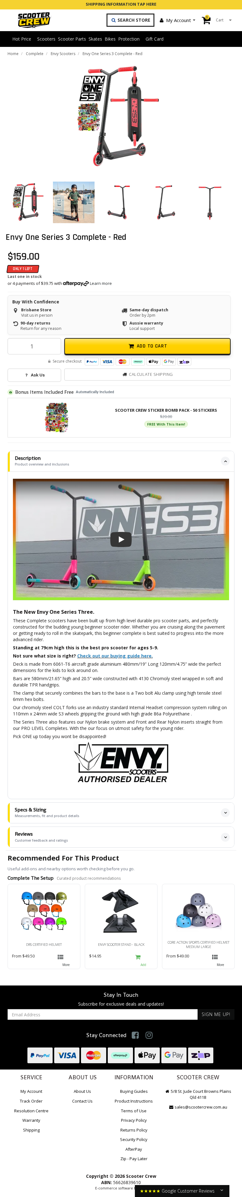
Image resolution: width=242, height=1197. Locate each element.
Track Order (31, 1101)
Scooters (46, 39)
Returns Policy (133, 1130)
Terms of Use (134, 1111)
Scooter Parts (72, 39)
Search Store (133, 20)
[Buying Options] (66, 959)
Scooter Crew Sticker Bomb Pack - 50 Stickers (166, 410)
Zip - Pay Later (133, 1158)
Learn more (101, 283)
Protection (129, 39)
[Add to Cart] (143, 959)
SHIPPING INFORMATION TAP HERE (121, 4)
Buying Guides (134, 1091)
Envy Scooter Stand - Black (121, 944)
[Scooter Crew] (30, 20)
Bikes (110, 39)
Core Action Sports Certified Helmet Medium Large (198, 944)
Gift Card (155, 39)
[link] (135, 1035)
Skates (95, 39)
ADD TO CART (152, 346)
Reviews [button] (41, 837)
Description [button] (42, 461)
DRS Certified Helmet (44, 944)
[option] (119, 117)
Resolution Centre (31, 1111)
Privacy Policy (134, 1120)
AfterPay (133, 1149)
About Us (82, 1091)
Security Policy (133, 1139)
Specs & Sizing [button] (47, 812)
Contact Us (82, 1101)
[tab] (121, 461)
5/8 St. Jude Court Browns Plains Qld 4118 (200, 1094)
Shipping (31, 1130)
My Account (178, 20)
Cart (214, 19)
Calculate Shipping (151, 374)
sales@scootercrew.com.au (201, 1107)
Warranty (31, 1120)
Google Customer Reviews (188, 1191)
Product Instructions (134, 1101)
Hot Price (21, 39)
